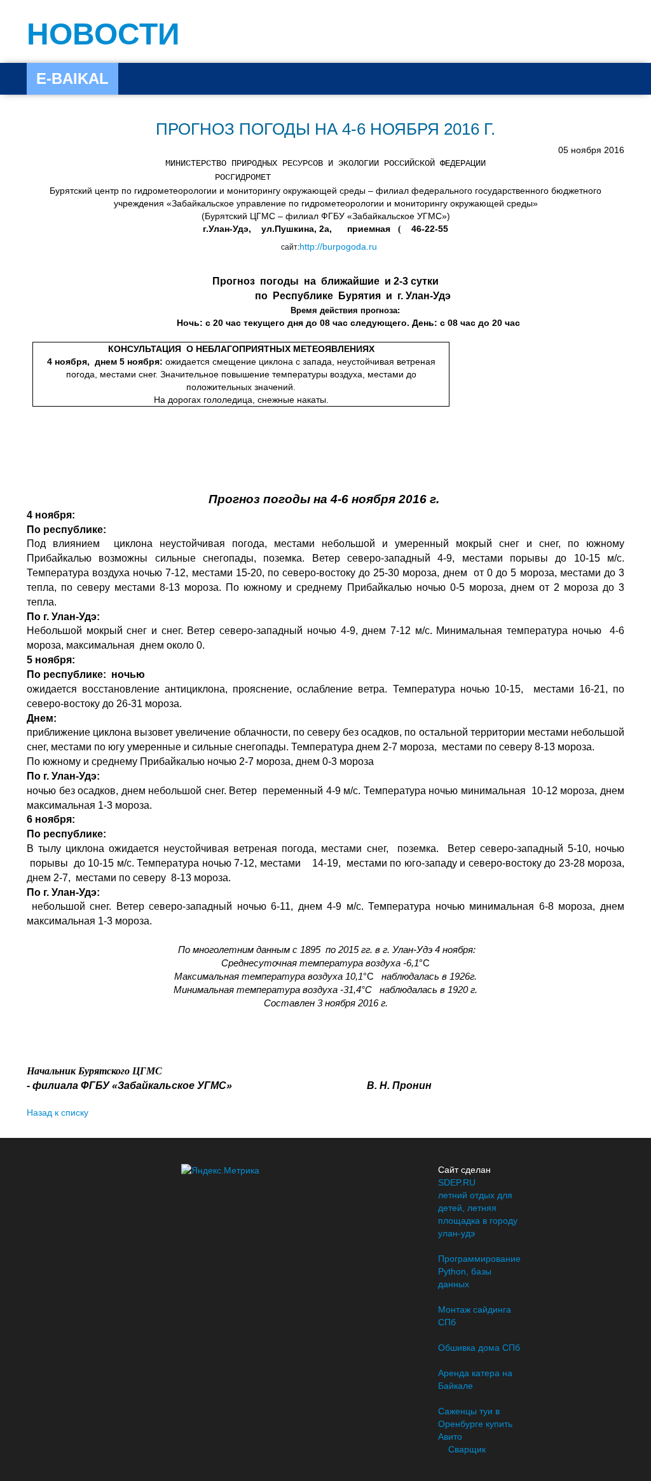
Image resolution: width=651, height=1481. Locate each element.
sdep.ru (457, 1182)
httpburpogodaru (338, 246)
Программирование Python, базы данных (479, 1271)
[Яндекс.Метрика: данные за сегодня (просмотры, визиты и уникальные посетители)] (220, 1170)
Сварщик (467, 1449)
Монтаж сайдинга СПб (474, 1315)
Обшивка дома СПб (479, 1347)
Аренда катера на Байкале (475, 1379)
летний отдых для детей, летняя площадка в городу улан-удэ (477, 1214)
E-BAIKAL (72, 78)
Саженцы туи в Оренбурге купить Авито (475, 1424)
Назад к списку (57, 1112)
